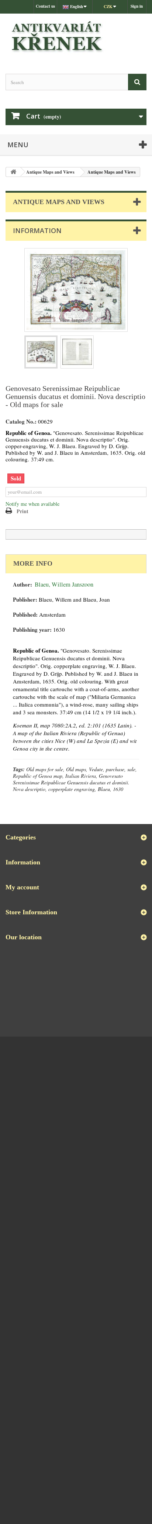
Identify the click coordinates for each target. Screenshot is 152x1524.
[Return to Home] (13, 172)
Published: (25, 614)
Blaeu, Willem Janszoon (64, 584)
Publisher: (25, 599)
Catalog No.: (21, 421)
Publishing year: (32, 630)
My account (22, 887)
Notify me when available (32, 503)
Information (37, 230)
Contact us (45, 6)
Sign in (137, 6)
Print (22, 511)
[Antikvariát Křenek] (76, 37)
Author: (22, 584)
